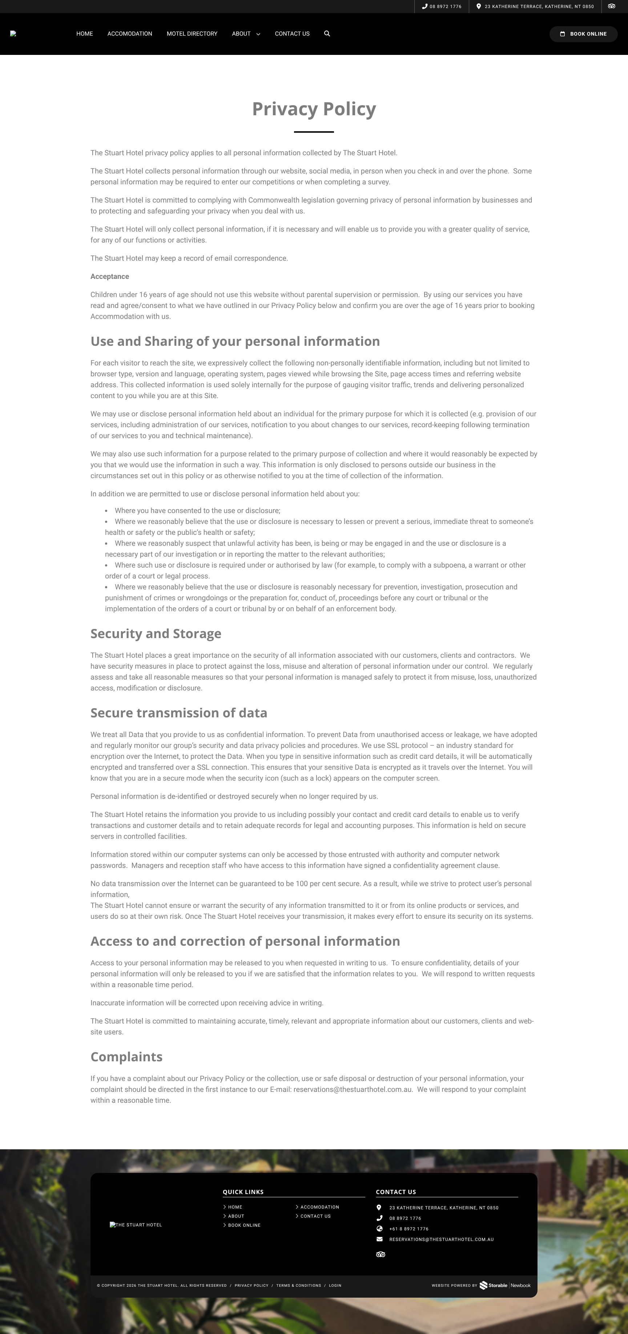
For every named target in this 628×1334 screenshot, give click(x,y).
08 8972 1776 (446, 6)
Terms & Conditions (299, 1286)
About (241, 33)
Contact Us (292, 33)
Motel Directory (192, 33)
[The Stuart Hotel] (136, 1224)
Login (335, 1286)
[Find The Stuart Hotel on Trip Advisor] (611, 6)
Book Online (588, 34)
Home (84, 33)
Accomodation (130, 33)
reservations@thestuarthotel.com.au (353, 1089)
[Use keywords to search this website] (327, 34)
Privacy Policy (252, 1286)
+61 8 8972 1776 (409, 1228)
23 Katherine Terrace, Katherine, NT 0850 (444, 1207)
